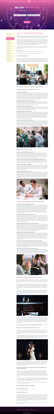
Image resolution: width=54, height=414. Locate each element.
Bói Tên (10, 1)
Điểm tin (48, 1)
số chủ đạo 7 (9, 48)
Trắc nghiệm (35, 1)
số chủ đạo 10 (9, 55)
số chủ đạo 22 (9, 60)
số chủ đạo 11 (9, 58)
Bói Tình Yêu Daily (15, 1)
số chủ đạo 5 (9, 43)
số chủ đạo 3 (9, 38)
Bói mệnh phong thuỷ (22, 1)
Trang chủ (6, 1)
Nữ (28, 19)
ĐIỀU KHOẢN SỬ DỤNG (25, 409)
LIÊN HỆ (36, 409)
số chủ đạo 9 (9, 53)
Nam (26, 19)
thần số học (40, 1)
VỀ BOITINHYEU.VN (18, 409)
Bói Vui (44, 1)
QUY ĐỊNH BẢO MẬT (32, 409)
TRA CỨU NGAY (27, 22)
